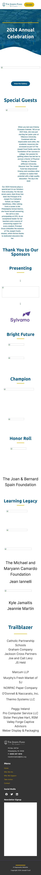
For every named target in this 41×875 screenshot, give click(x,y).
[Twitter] (11, 794)
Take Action (8, 779)
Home (6, 768)
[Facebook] (6, 794)
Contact (7, 783)
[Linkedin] (17, 794)
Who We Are (8, 772)
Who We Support (10, 776)
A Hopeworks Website (20, 867)
